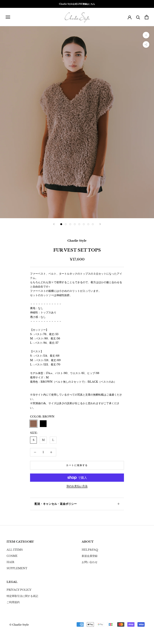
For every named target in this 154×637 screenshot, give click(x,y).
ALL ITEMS (15, 549)
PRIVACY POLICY (19, 589)
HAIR (10, 562)
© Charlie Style (19, 624)
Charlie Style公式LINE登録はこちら (77, 4)
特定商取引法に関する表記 (22, 596)
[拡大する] (146, 35)
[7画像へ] (88, 224)
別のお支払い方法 (77, 486)
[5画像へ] (79, 224)
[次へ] (100, 224)
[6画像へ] (84, 224)
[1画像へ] (61, 224)
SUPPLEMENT (17, 568)
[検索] (138, 17)
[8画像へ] (93, 224)
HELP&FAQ (90, 549)
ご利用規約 (13, 602)
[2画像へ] (66, 224)
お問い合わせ (89, 562)
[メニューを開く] (8, 17)
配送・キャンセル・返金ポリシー (56, 504)
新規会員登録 (89, 556)
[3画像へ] (70, 224)
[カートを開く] (146, 17)
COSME (12, 556)
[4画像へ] (75, 224)
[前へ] (53, 224)
